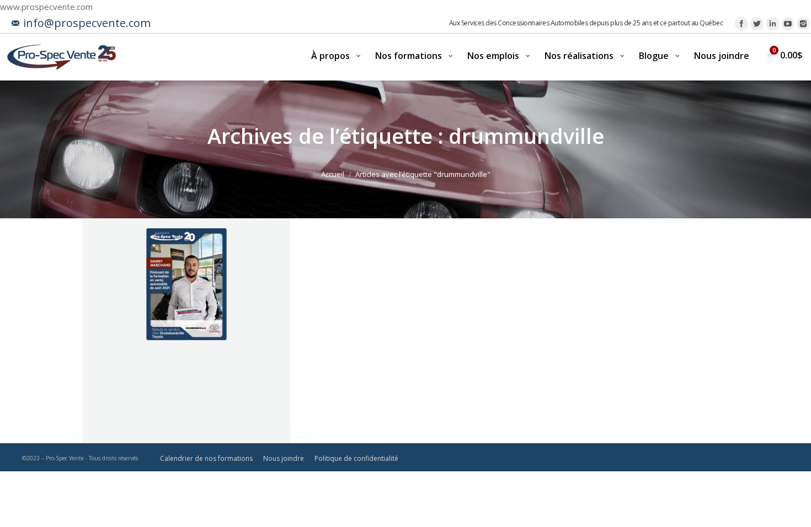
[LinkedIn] (772, 23)
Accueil (332, 174)
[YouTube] (787, 23)
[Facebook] (741, 23)
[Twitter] (757, 23)
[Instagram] (803, 23)
